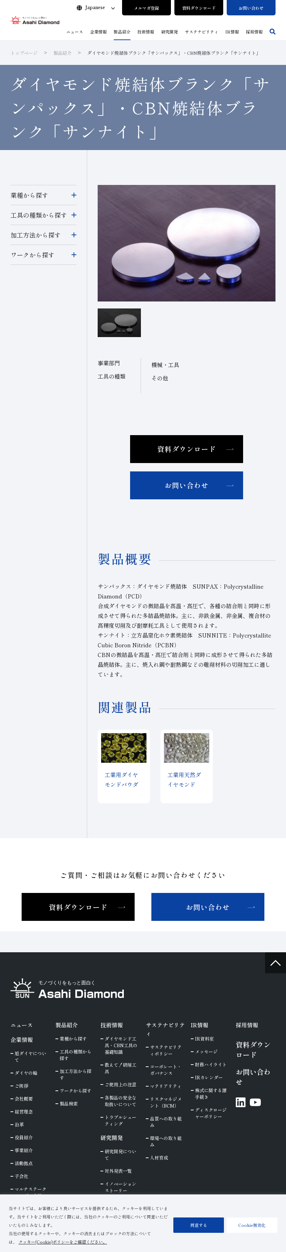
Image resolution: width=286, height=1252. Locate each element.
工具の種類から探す (38, 214)
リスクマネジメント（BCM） (166, 1102)
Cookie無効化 (252, 1225)
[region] (143, 1223)
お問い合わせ (187, 485)
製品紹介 (62, 53)
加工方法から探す (35, 234)
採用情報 (247, 1025)
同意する (198, 1225)
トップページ (24, 53)
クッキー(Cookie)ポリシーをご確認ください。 (62, 1242)
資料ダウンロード (186, 449)
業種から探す (29, 195)
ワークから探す (32, 254)
